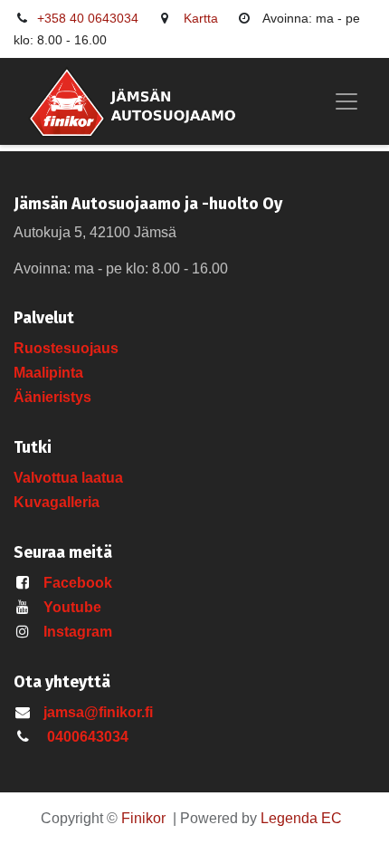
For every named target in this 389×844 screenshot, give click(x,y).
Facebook (77, 582)
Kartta (201, 18)
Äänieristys (54, 397)
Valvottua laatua (72, 477)
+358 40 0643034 (87, 18)
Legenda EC (301, 818)
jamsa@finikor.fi (98, 712)
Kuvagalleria (57, 502)
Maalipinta (48, 372)
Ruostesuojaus (66, 348)
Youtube (72, 607)
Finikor (143, 818)
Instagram (77, 631)
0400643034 (87, 736)
